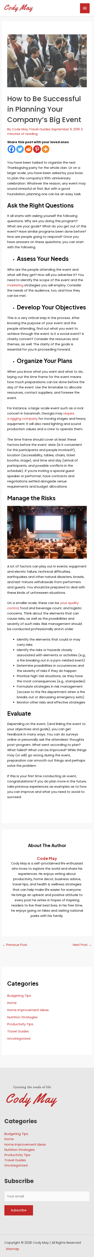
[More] (45, 149)
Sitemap (12, 1249)
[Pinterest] (37, 149)
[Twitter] (20, 149)
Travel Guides (39, 129)
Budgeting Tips (19, 996)
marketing (15, 285)
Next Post (82, 945)
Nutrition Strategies (22, 1017)
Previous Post (14, 945)
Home (12, 1003)
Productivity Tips (20, 1024)
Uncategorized (18, 1038)
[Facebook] (11, 149)
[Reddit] (28, 149)
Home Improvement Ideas (28, 1010)
